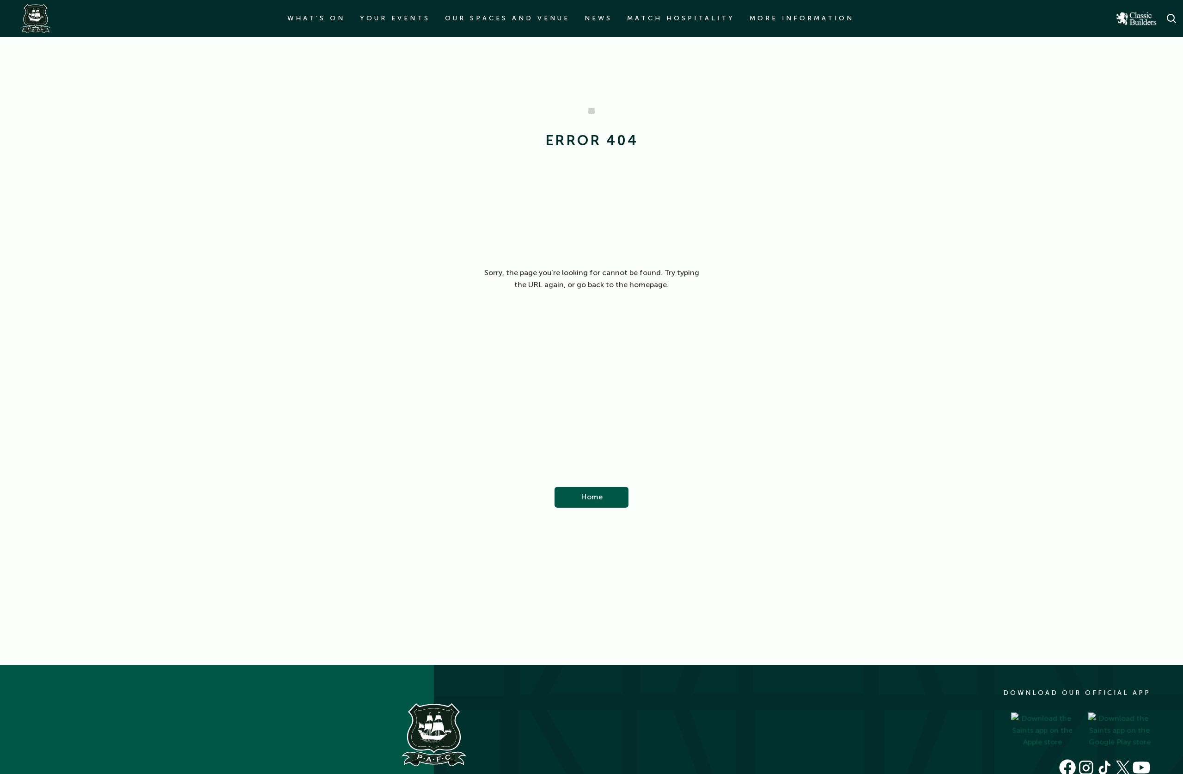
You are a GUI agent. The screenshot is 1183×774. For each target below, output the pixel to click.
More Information (802, 18)
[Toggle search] (1171, 18)
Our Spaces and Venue (507, 18)
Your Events (395, 18)
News (598, 18)
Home (592, 496)
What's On (316, 18)
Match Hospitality (681, 18)
